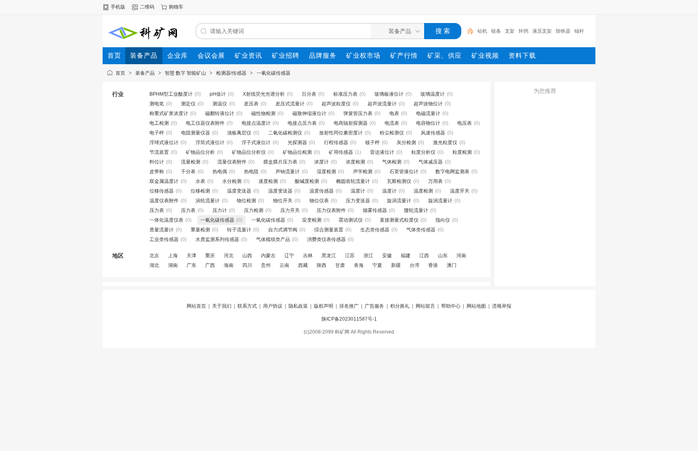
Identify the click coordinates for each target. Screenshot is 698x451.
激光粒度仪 (445, 142)
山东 (443, 255)
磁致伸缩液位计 (309, 113)
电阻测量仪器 (195, 133)
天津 (191, 255)
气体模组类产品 (273, 239)
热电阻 (251, 171)
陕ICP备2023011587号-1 (349, 319)
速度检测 (268, 181)
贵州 (266, 265)
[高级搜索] (467, 31)
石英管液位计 (403, 171)
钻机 (482, 31)
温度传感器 (321, 191)
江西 (424, 255)
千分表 (188, 171)
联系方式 (247, 306)
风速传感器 (433, 133)
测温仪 (219, 104)
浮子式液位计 (256, 142)
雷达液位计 (382, 152)
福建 (405, 255)
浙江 (368, 255)
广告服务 (374, 306)
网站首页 (196, 306)
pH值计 (218, 94)
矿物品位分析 (200, 152)
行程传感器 (336, 142)
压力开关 (290, 210)
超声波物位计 (428, 104)
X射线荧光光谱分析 (264, 94)
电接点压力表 (302, 123)
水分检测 (232, 181)
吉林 (308, 255)
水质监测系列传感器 (217, 239)
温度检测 (423, 191)
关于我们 (221, 306)
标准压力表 (345, 94)
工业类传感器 (164, 239)
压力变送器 (358, 200)
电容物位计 (428, 123)
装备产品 (145, 73)
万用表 (435, 181)
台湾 (414, 265)
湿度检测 (326, 171)
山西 (247, 255)
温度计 (358, 191)
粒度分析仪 (423, 152)
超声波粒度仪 (336, 104)
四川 (247, 265)
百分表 (309, 94)
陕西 (321, 265)
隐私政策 (298, 306)
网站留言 (425, 306)
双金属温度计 (164, 181)
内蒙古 (268, 255)
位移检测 (200, 191)
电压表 (464, 123)
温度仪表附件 (164, 200)
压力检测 (253, 210)
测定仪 (188, 104)
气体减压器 (430, 162)
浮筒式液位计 (210, 142)
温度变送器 (239, 191)
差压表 (251, 104)
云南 (284, 265)
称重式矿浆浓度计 (168, 113)
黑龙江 (329, 255)
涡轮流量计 (208, 200)
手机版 (118, 7)
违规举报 (501, 306)
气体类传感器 (420, 230)
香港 (433, 265)
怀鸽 (523, 31)
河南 (461, 255)
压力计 (219, 210)
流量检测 (190, 162)
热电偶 (219, 171)
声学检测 (362, 171)
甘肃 (340, 265)
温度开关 (459, 191)
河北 (228, 255)
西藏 (303, 265)
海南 (228, 265)
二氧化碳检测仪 (285, 133)
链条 (496, 31)
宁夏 (377, 265)
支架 (510, 31)
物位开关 (282, 200)
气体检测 (392, 162)
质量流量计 (161, 230)
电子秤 (156, 133)
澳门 (451, 265)
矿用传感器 (341, 152)
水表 (200, 181)
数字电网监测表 (452, 171)
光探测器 (297, 142)
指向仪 (442, 220)
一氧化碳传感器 (273, 73)
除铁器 (563, 31)
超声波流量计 (382, 104)
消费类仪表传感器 (326, 239)
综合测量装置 (328, 230)
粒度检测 (462, 152)
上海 (173, 255)
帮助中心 (450, 306)
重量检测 (200, 230)
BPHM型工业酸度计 (171, 94)
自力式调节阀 (282, 230)
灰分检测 (406, 142)
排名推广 (349, 306)
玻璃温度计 (432, 94)
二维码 (147, 7)
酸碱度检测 (307, 181)
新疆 (396, 265)
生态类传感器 (374, 230)
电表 (394, 113)
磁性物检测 (263, 113)
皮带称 (156, 171)
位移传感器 (161, 191)
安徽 (387, 255)
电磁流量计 (428, 113)
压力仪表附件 (331, 210)
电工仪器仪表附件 (205, 123)
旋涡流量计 (399, 200)
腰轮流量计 (416, 210)
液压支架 (542, 31)
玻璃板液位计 (389, 94)
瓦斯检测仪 (399, 181)
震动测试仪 (350, 220)
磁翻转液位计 (219, 113)
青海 (359, 265)
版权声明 (323, 306)
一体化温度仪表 (166, 220)
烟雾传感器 (375, 210)
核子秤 (372, 142)
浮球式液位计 (164, 142)
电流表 (392, 123)
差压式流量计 (290, 104)
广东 (191, 265)
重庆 (210, 255)
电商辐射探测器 (351, 123)
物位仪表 (319, 200)
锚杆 (579, 31)
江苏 (350, 255)
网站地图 (476, 306)
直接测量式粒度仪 (399, 220)
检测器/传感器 (231, 73)
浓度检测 (355, 162)
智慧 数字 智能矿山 (185, 73)
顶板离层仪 (239, 133)
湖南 (173, 265)
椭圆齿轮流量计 (353, 181)
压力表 (156, 210)
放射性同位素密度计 (341, 133)
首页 (120, 73)
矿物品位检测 (297, 152)
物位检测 (246, 200)
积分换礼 (400, 306)
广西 (210, 265)
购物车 (176, 7)
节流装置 (159, 152)
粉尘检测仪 (392, 133)
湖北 (154, 265)
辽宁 (289, 255)
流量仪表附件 (231, 162)
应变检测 (312, 220)
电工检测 (159, 123)
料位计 (156, 162)
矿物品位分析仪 (249, 152)
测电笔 (156, 104)
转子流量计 (239, 230)
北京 (154, 255)
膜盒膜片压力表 (280, 162)
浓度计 (321, 162)
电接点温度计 (256, 123)
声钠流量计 (287, 171)
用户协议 (272, 306)
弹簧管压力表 (357, 113)
